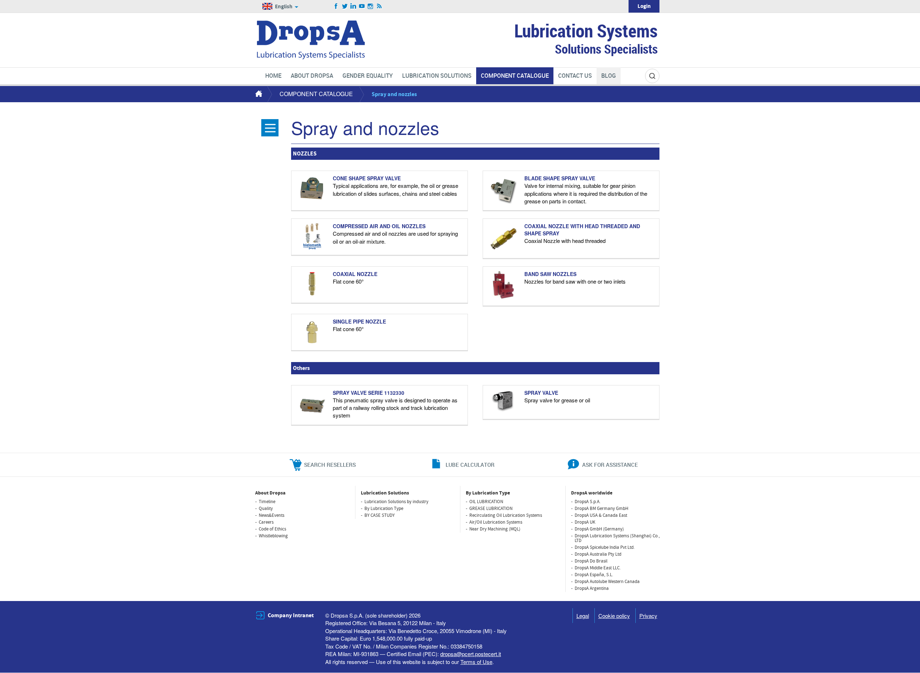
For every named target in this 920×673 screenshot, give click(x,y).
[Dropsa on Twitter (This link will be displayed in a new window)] (345, 6)
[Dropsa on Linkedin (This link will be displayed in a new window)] (353, 6)
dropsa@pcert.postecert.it (470, 654)
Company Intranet (291, 615)
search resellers (330, 464)
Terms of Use (476, 661)
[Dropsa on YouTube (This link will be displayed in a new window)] (362, 6)
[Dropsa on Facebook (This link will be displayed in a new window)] (336, 6)
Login (644, 6)
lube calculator (470, 464)
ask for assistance (610, 464)
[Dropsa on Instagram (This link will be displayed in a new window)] (371, 6)
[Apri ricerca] (652, 76)
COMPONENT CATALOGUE (316, 94)
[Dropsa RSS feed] (379, 6)
